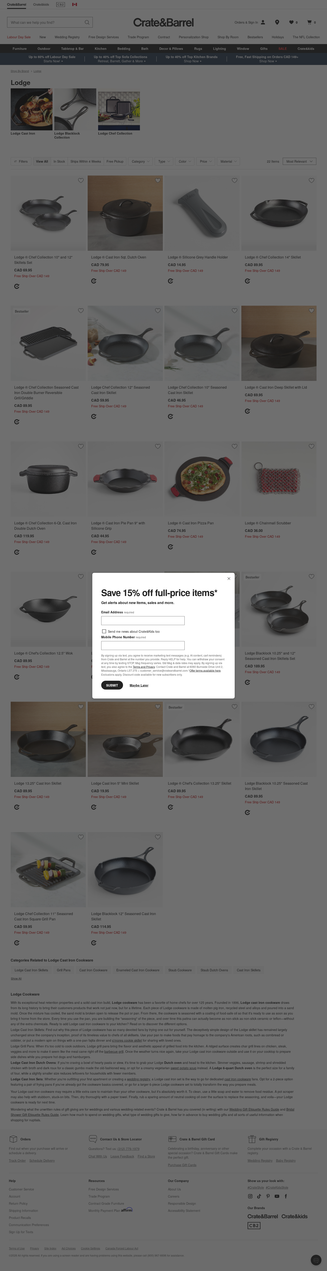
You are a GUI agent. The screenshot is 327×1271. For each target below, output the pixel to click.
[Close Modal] (229, 578)
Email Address (117, 612)
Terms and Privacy (144, 666)
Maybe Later (139, 685)
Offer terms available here (205, 670)
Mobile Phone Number (123, 636)
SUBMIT (112, 685)
